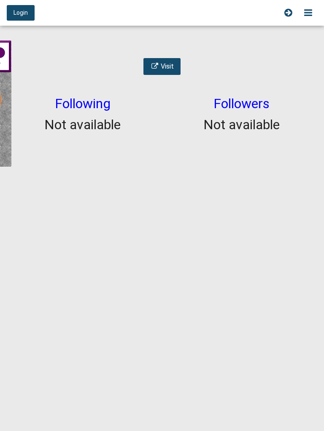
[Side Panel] (288, 12)
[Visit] (162, 55)
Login (21, 12)
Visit (166, 66)
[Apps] (308, 12)
